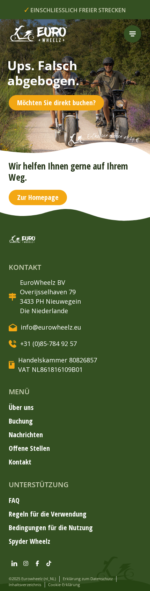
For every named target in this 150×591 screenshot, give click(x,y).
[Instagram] (25, 563)
